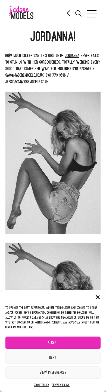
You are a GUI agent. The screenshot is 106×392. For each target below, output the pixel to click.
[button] (98, 297)
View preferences (53, 372)
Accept (53, 342)
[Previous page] (69, 13)
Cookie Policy (41, 385)
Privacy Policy (61, 385)
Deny (53, 357)
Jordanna (72, 56)
